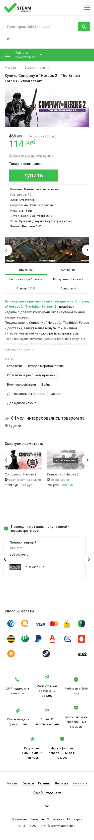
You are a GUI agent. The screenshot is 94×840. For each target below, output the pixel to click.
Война (46, 384)
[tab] (26, 270)
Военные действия (21, 384)
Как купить (79, 783)
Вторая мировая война (46, 366)
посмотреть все (25, 531)
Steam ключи (35, 67)
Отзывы (28, 783)
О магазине (20, 819)
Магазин (11, 67)
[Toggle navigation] (87, 8)
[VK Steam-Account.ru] (47, 807)
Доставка (61, 783)
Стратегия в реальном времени (31, 375)
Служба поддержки (47, 792)
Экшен (56, 394)
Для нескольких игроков (26, 394)
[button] (23, 54)
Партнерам (74, 819)
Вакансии (37, 819)
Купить (33, 175)
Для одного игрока (21, 403)
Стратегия (15, 366)
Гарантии (44, 783)
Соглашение (55, 819)
